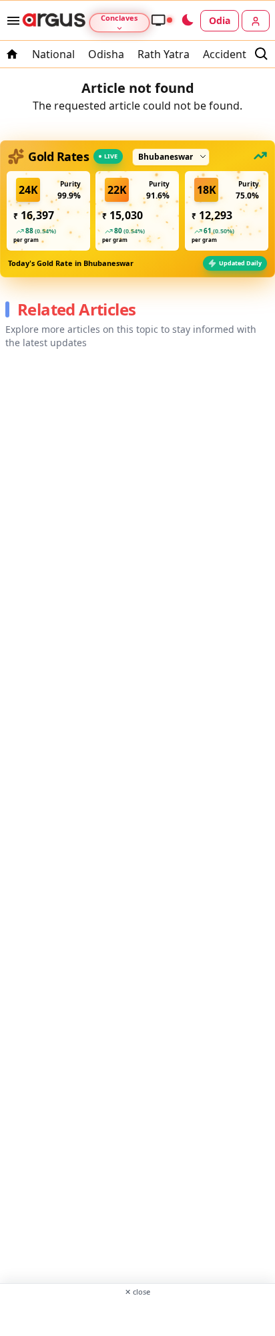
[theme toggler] (187, 20)
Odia (219, 20)
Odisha (106, 54)
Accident (224, 54)
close (137, 1292)
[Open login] (256, 20)
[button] (48, 211)
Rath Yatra (164, 54)
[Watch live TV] (162, 20)
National (53, 54)
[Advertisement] (137, 1315)
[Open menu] (10, 21)
